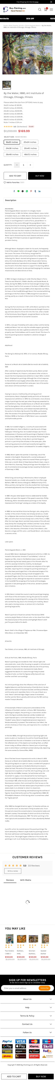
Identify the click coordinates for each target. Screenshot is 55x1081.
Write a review (13, 871)
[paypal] (7, 1041)
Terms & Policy (27, 1016)
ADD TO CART (15, 176)
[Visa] (20, 1041)
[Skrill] (47, 1046)
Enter (36, 2)
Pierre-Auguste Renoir (33, 25)
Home (5, 25)
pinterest (31, 191)
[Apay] (20, 1046)
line (18, 191)
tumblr (35, 191)
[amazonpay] (20, 1051)
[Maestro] (47, 1041)
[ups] (20, 1056)
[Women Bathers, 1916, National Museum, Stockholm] (33, 938)
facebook (14, 191)
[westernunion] (7, 1051)
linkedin (39, 191)
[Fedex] (47, 1051)
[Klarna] (34, 1046)
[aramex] (34, 1056)
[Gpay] (7, 1046)
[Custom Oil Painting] (47, 1056)
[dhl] (7, 1056)
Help (27, 1007)
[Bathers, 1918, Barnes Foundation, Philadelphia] (21, 938)
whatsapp (27, 191)
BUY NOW (39, 176)
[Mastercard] (34, 1041)
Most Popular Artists (16, 25)
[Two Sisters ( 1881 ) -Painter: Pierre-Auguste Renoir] (9, 938)
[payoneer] (34, 1051)
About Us (27, 999)
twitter (22, 191)
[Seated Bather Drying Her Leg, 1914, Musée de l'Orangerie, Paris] (45, 938)
